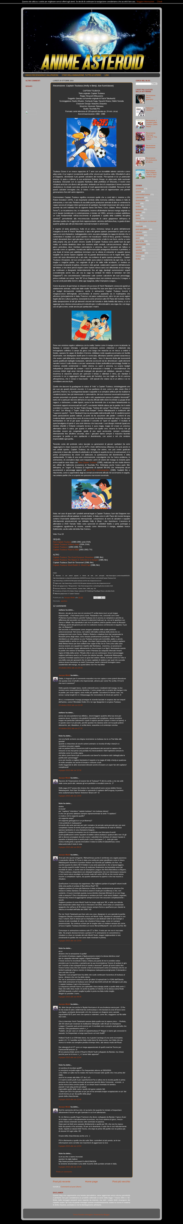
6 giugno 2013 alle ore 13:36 (70, 1167)
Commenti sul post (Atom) (71, 1187)
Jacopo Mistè (64, 675)
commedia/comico (143, 194)
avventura (140, 189)
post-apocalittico (142, 229)
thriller (138, 259)
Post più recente (61, 1181)
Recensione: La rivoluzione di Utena (151, 160)
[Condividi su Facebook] (101, 597)
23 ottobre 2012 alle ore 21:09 (71, 705)
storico (138, 256)
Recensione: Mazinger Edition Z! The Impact (151, 136)
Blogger (107, 1215)
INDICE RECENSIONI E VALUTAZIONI (41, 75)
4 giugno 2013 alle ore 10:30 (70, 770)
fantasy (138, 212)
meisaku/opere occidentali (146, 221)
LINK (107, 75)
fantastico (139, 209)
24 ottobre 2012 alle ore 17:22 (71, 728)
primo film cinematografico (98, 470)
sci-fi (137, 238)
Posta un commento (64, 1172)
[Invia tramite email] (94, 597)
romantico (140, 235)
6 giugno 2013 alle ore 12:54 (70, 1146)
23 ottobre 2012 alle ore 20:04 (71, 668)
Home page (91, 1181)
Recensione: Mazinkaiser (151, 146)
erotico (138, 206)
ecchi (138, 203)
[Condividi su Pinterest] (104, 597)
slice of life (140, 241)
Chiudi (159, 1)
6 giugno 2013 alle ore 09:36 (70, 997)
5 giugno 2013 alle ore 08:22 (70, 847)
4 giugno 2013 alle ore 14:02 (70, 796)
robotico (139, 232)
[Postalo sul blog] (97, 597)
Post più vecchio (121, 1181)
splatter (139, 247)
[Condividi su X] (99, 597)
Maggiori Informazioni (145, 1)
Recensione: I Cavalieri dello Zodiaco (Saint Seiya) (151, 123)
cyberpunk (140, 197)
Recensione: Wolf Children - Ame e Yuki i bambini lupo (151, 174)
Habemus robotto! (149, 109)
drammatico (140, 200)
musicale (139, 226)
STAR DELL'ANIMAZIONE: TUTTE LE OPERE (81, 75)
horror (138, 218)
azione (138, 192)
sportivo (64, 601)
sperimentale (141, 244)
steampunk (140, 253)
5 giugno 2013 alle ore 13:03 (70, 941)
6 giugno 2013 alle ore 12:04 (70, 1057)
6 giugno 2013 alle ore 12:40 (70, 1099)
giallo (138, 215)
